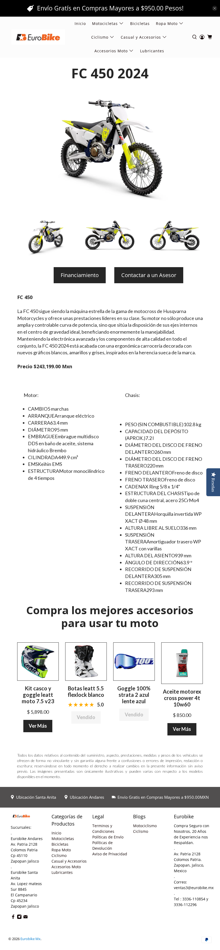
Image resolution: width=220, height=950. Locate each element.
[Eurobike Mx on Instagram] (19, 917)
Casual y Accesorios (141, 37)
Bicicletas (140, 23)
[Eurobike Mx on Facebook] (13, 917)
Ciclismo (59, 855)
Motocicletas (63, 838)
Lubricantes (152, 50)
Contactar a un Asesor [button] (148, 275)
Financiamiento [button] (80, 275)
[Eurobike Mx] (38, 37)
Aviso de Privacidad (109, 853)
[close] (214, 8)
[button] (38, 661)
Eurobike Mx (30, 939)
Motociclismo (145, 825)
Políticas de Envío (107, 836)
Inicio (80, 23)
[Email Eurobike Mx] (25, 917)
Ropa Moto (61, 849)
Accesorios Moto (111, 50)
